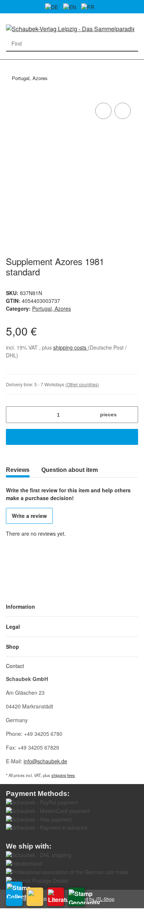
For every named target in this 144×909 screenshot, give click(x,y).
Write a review (29, 515)
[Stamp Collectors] (14, 894)
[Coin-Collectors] (35, 896)
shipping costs (70, 347)
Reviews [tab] (18, 470)
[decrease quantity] (14, 415)
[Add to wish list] (122, 111)
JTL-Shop (104, 899)
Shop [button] (12, 646)
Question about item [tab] (69, 470)
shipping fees (63, 775)
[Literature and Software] (55, 896)
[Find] (130, 44)
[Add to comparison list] (103, 111)
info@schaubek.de (45, 761)
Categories (9, 64)
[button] (72, 607)
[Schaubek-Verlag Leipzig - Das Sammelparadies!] (70, 28)
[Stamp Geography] (76, 896)
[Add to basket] (72, 437)
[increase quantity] (130, 415)
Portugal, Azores (51, 308)
